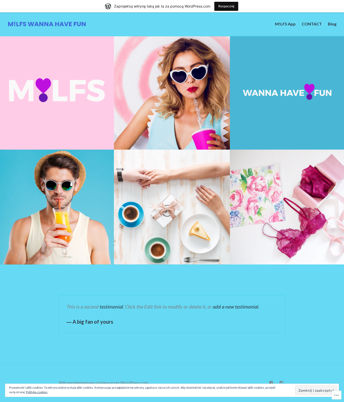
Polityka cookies (37, 392)
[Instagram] (281, 383)
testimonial (111, 307)
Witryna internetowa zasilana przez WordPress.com (103, 382)
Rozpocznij (226, 6)
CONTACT (312, 23)
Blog (332, 23)
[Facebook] (271, 383)
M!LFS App (285, 23)
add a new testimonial (235, 307)
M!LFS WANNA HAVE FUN (47, 24)
